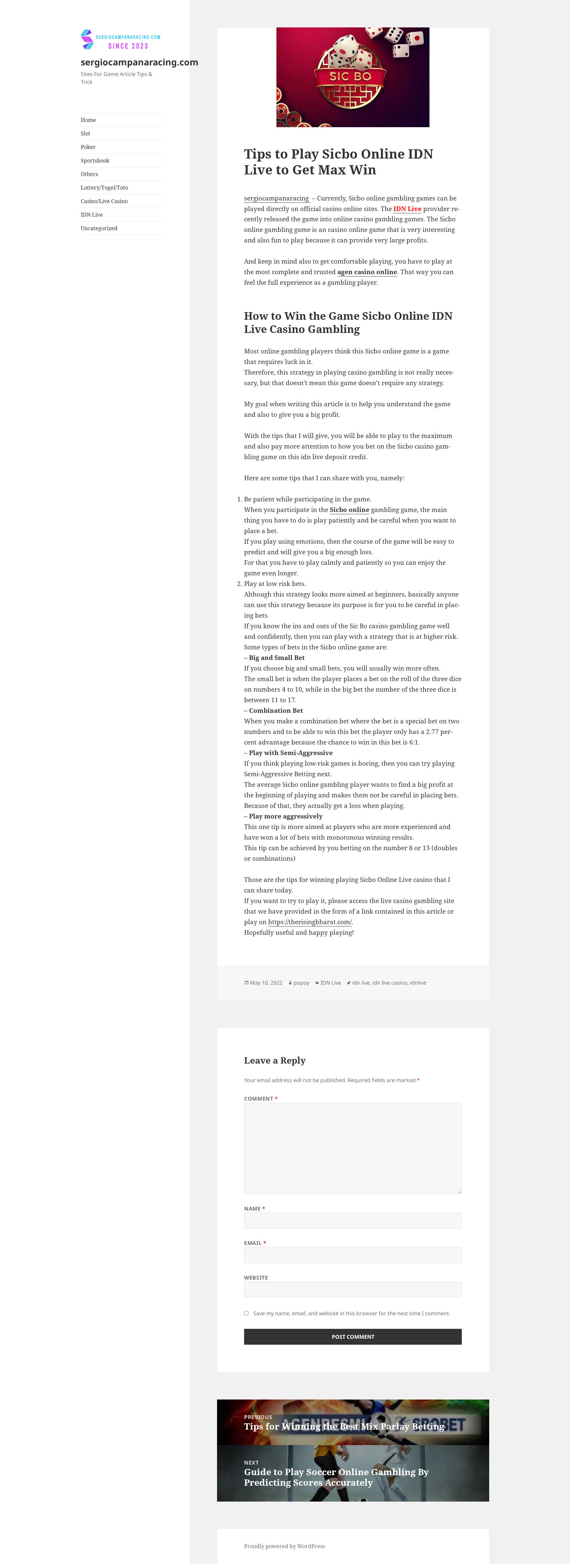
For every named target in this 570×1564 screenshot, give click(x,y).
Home (88, 120)
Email (255, 1243)
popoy (301, 982)
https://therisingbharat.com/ (310, 922)
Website (256, 1277)
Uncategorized (99, 228)
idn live (361, 982)
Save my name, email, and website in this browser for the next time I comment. (351, 1313)
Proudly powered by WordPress (284, 1546)
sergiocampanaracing (277, 198)
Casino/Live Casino (104, 201)
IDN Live (92, 214)
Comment (261, 1098)
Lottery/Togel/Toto (104, 187)
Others (89, 174)
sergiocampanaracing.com (140, 62)
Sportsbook (95, 160)
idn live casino (389, 982)
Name (255, 1208)
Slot (85, 133)
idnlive (418, 982)
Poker (88, 147)
